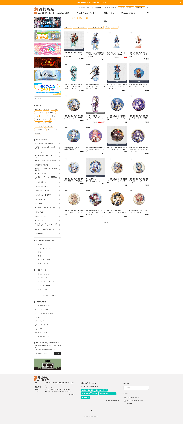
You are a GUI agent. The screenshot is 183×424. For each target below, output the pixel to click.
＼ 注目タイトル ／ (108, 13)
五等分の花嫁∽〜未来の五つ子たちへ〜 (45, 156)
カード (115, 27)
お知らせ (129, 8)
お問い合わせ (140, 8)
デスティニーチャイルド (43, 173)
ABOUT (122, 8)
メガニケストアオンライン (129, 13)
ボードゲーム (39, 221)
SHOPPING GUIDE (84, 8)
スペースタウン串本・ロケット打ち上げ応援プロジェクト (46, 225)
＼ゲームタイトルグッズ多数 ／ (85, 13)
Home (65, 18)
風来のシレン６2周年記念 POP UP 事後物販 (46, 169)
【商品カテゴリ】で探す (43, 191)
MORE (106, 223)
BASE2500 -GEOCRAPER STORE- (45, 208)
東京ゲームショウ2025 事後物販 (46, 161)
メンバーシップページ (110, 8)
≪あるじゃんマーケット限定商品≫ (46, 178)
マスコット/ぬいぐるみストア (44, 229)
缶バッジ (68, 27)
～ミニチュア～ (40, 203)
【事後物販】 (39, 233)
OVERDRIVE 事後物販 (42, 165)
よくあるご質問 (96, 8)
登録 (57, 353)
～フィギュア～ (40, 212)
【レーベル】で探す (41, 186)
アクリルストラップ (96, 27)
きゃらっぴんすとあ (41, 152)
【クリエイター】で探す (43, 195)
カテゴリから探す (63, 13)
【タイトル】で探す (41, 182)
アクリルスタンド (80, 27)
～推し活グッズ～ (41, 199)
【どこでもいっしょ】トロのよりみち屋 (46, 148)
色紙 (107, 27)
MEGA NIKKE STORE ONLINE (44, 144)
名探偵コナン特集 (41, 216)
